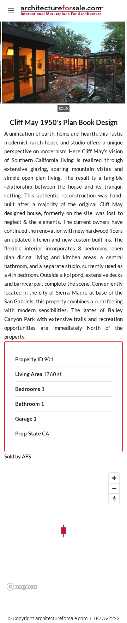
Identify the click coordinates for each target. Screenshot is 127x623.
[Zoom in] (114, 478)
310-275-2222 (104, 618)
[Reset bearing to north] (114, 498)
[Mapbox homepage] (21, 587)
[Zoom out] (114, 488)
